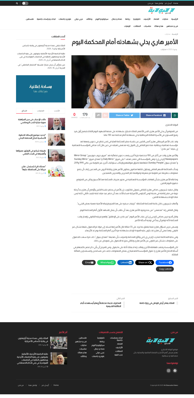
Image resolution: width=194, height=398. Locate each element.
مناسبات (147, 26)
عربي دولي (78, 19)
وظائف (89, 19)
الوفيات (127, 26)
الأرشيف (147, 19)
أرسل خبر (168, 3)
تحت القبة (118, 355)
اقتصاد (156, 19)
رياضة (127, 19)
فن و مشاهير (172, 26)
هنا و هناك (158, 26)
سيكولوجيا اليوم (101, 19)
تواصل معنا (159, 3)
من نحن (150, 3)
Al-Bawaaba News (171, 385)
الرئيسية (174, 19)
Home (175, 3)
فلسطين (30, 19)
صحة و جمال (116, 19)
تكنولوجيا (136, 19)
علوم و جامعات (65, 19)
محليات (165, 19)
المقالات (137, 26)
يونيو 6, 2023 (172, 49)
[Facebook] (175, 370)
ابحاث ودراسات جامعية (46, 19)
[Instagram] (168, 370)
